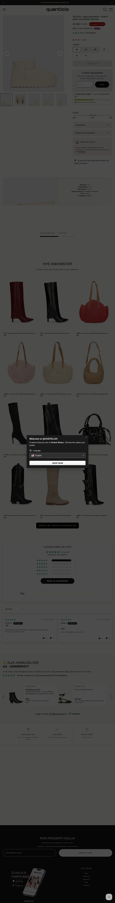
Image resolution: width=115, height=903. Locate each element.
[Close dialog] (86, 437)
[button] (57, 455)
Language (37, 451)
